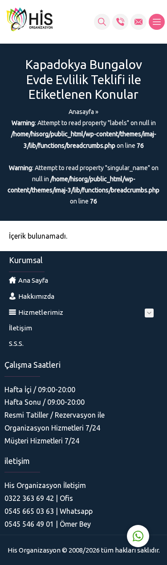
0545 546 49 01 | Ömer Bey (47, 524)
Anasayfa (81, 111)
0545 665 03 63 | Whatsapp (48, 511)
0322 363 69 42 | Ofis (38, 498)
